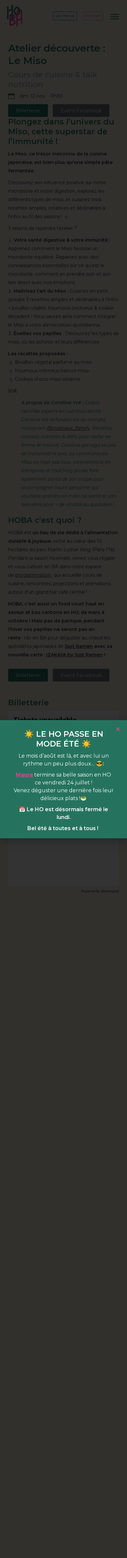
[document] (63, 779)
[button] (118, 729)
